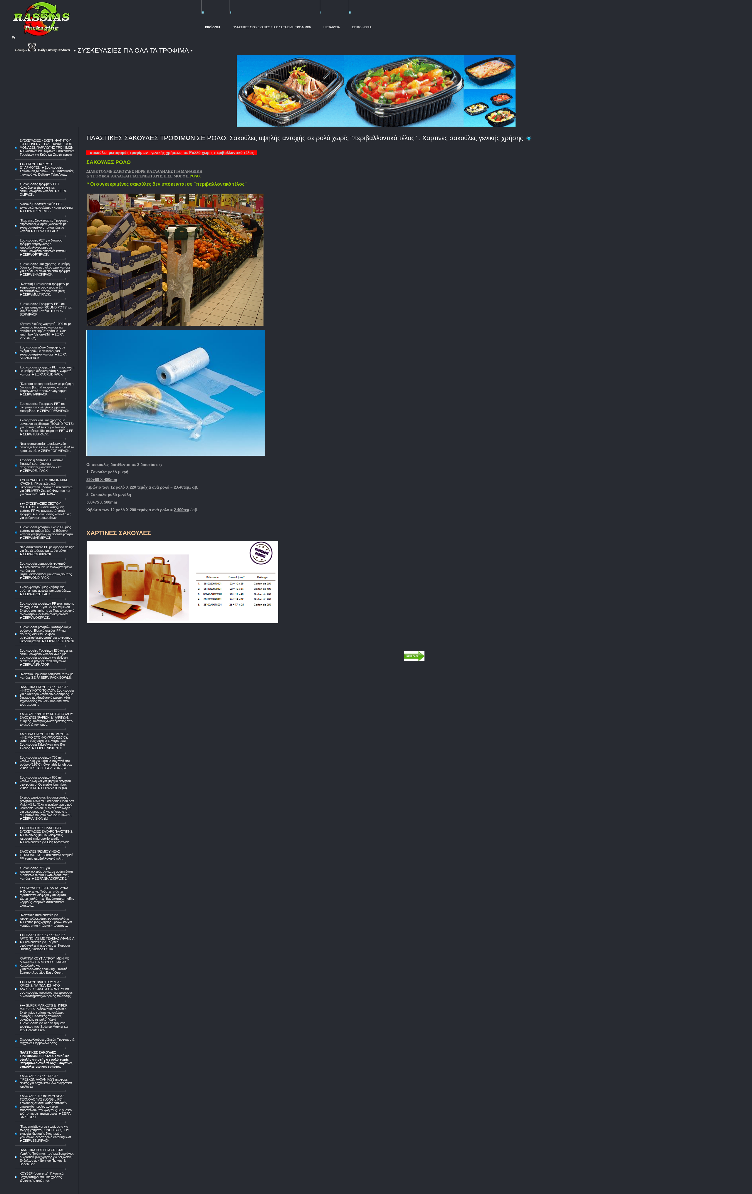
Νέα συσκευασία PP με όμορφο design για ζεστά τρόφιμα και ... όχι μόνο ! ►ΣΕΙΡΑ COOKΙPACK (47, 550)
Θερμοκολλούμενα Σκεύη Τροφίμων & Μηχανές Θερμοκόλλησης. (47, 1041)
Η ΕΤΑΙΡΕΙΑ (331, 27)
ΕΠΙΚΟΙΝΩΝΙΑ (362, 27)
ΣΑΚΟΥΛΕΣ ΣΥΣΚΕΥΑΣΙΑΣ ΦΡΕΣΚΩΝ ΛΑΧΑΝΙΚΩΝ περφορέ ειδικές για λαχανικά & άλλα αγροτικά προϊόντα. (46, 1081)
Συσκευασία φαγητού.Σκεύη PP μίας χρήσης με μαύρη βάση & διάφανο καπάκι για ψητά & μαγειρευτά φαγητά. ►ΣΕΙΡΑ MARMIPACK (47, 532)
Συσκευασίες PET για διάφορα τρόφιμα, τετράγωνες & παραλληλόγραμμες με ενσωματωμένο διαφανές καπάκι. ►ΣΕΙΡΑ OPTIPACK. (43, 247)
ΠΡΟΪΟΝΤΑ (212, 27)
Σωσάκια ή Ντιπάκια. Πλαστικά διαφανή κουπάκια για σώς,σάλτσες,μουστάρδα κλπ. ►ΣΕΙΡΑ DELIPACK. (41, 465)
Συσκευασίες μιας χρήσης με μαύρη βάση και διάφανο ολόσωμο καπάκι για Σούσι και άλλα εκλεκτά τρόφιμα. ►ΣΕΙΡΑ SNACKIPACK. (45, 269)
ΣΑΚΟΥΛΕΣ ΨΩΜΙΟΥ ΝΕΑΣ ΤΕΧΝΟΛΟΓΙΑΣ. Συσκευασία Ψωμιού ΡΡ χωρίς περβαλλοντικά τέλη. (46, 855)
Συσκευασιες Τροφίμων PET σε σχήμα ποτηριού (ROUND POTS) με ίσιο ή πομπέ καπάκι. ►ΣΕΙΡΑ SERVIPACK (46, 309)
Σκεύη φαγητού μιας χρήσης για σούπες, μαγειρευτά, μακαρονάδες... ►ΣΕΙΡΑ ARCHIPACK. (45, 590)
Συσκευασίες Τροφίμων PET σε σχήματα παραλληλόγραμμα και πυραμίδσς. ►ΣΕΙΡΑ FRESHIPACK (44, 407)
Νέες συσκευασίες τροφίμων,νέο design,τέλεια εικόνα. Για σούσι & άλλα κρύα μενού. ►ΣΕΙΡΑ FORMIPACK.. (47, 447)
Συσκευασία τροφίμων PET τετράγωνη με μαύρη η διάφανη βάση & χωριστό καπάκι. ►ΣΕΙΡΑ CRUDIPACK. (47, 370)
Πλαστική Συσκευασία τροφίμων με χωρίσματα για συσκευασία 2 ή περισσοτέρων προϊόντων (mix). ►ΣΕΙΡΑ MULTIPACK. (44, 289)
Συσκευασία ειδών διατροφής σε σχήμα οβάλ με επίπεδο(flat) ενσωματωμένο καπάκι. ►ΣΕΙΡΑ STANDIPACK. (43, 353)
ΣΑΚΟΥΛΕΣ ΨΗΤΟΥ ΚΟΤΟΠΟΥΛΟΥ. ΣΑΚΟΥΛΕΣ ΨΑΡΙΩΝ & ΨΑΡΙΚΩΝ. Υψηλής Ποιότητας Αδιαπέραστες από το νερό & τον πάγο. (46, 719)
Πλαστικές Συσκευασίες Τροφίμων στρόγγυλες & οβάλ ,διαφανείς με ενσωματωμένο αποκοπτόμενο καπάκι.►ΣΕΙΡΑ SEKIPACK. (44, 226)
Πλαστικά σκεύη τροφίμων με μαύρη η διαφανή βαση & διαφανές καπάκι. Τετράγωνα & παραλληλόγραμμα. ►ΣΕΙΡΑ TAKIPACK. (46, 389)
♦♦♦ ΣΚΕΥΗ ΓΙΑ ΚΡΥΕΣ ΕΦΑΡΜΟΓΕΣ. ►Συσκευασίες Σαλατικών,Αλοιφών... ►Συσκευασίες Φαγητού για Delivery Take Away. (46, 169)
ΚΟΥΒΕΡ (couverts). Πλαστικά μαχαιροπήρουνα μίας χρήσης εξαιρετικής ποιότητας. (41, 1177)
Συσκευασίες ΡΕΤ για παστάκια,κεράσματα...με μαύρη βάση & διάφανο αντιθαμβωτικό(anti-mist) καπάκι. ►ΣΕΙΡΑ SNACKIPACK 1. (46, 873)
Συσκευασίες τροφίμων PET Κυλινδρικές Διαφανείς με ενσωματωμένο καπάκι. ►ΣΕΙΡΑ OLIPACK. (43, 189)
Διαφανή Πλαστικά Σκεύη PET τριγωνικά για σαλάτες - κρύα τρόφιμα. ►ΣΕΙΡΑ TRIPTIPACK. (46, 207)
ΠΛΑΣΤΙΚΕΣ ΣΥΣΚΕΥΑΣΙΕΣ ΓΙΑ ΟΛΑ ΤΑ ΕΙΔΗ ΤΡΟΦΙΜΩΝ (272, 27)
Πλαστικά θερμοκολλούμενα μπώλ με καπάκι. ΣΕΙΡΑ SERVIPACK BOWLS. (46, 675)
